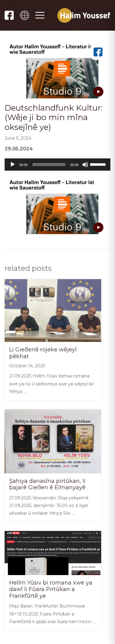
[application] (57, 164)
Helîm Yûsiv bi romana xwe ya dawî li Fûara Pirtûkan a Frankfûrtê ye (50, 589)
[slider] (98, 163)
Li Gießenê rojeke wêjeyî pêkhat (43, 353)
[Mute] (85, 164)
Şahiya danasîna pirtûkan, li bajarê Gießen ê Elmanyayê (47, 484)
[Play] (13, 164)
